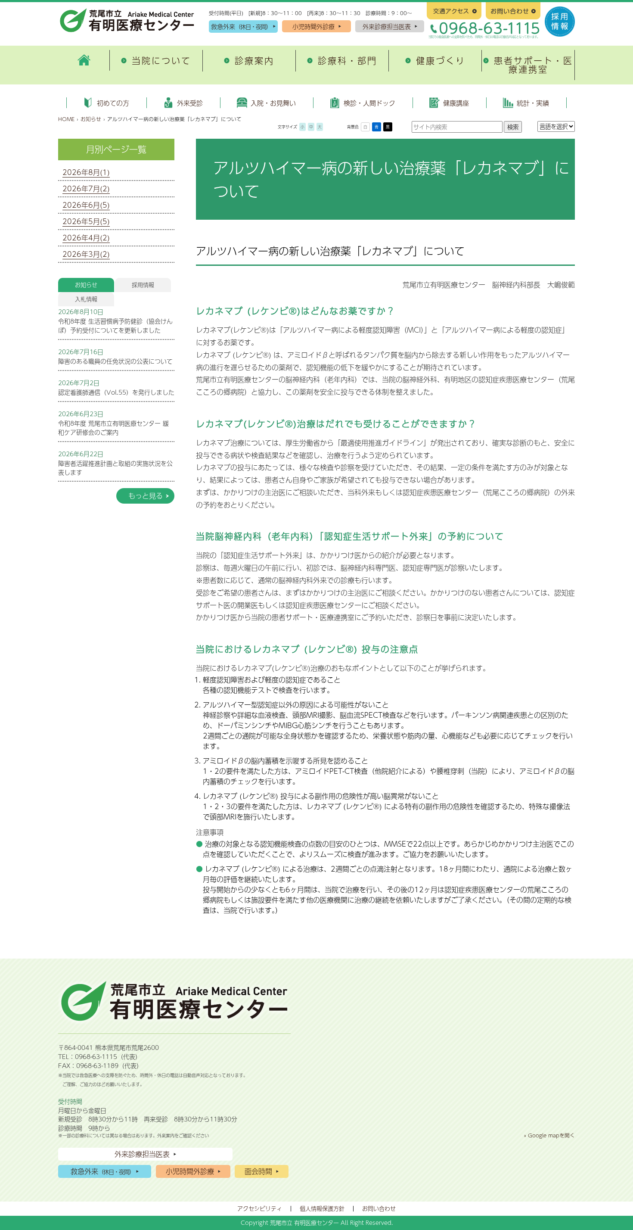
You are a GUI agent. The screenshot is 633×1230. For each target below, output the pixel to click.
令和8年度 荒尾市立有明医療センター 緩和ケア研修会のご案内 (113, 427)
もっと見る (145, 495)
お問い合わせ (379, 1208)
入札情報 (86, 299)
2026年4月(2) (86, 237)
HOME (66, 119)
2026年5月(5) (86, 221)
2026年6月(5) (86, 204)
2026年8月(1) (86, 172)
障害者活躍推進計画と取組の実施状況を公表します (115, 467)
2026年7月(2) (86, 188)
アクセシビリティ (259, 1208)
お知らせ (91, 119)
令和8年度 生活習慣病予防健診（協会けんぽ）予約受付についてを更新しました (115, 325)
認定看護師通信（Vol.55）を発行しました (116, 392)
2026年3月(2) (86, 254)
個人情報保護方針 (322, 1208)
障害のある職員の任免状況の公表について (115, 361)
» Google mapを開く (549, 1135)
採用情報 (143, 284)
